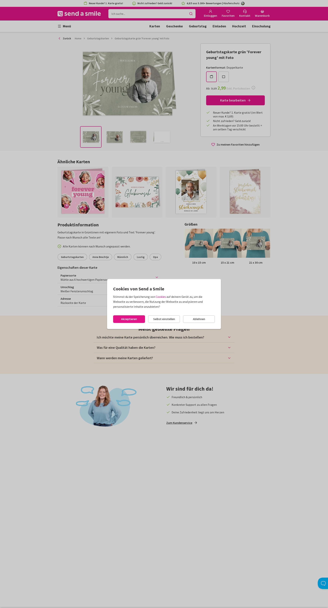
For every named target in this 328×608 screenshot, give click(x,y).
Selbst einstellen (164, 319)
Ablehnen (199, 319)
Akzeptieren (129, 319)
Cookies (161, 297)
